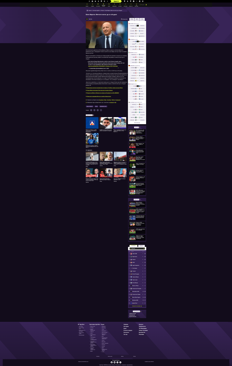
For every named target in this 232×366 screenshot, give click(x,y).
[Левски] (92, 1)
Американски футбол (104, 350)
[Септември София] (107, 1)
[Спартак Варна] (124, 1)
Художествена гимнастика (104, 338)
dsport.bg (90, 19)
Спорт (109, 6)
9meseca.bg (110, 356)
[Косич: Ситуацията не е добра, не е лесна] (137, 165)
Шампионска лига (103, 106)
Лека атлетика (104, 332)
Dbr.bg (134, 356)
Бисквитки (142, 332)
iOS (115, 102)
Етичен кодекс (128, 330)
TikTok (113, 99)
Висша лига (134, 23)
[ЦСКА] (95, 1)
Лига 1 (91, 333)
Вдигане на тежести (104, 334)
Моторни (103, 341)
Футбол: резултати (132, 316)
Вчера (132, 19)
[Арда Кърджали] (101, 1)
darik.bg (101, 165)
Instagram (118, 99)
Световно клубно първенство (92, 348)
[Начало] (87, 10)
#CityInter (108, 66)
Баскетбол (104, 327)
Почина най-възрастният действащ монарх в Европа (105, 179)
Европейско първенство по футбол (93, 345)
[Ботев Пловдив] (104, 1)
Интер (96, 106)
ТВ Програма (136, 5)
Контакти (126, 332)
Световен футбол (103, 5)
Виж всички (136, 122)
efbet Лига (81, 326)
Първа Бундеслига (92, 330)
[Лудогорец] (89, 1)
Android (112, 102)
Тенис (103, 329)
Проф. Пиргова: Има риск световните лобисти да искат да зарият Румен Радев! (106, 163)
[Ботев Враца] (133, 1)
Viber (105, 99)
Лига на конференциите (93, 339)
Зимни (103, 340)
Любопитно (114, 6)
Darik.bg (97, 356)
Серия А (133, 52)
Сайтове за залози (132, 313)
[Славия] (127, 1)
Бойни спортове (105, 343)
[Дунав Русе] (136, 1)
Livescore (125, 6)
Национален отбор (81, 333)
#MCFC (103, 66)
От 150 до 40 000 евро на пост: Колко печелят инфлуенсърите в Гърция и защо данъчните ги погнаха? (92, 163)
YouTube (109, 99)
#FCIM (100, 66)
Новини (92, 6)
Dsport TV (131, 6)
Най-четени (136, 199)
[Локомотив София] (142, 1)
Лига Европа (92, 337)
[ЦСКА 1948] (98, 1)
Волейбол (104, 326)
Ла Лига (134, 39)
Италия (102, 10)
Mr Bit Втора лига (136, 102)
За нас (125, 334)
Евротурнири (81, 335)
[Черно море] (130, 1)
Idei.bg (122, 356)
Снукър (103, 346)
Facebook (101, 99)
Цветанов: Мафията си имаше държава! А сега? (119, 179)
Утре (142, 19)
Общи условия (143, 330)
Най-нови (136, 127)
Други (91, 351)
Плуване (103, 344)
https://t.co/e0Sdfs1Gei (93, 66)
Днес (137, 19)
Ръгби (103, 351)
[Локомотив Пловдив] (139, 1)
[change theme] (146, 4)
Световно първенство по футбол (93, 342)
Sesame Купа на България (82, 331)
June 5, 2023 (106, 68)
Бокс (103, 336)
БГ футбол (98, 6)
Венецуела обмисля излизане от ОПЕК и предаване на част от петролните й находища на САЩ (120, 163)
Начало (87, 6)
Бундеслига (135, 65)
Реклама (141, 334)
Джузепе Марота (90, 106)
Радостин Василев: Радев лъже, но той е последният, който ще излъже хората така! (92, 179)
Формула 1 (104, 330)
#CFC (111, 66)
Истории (119, 6)
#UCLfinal (115, 66)
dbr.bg (87, 166)
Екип (125, 328)
